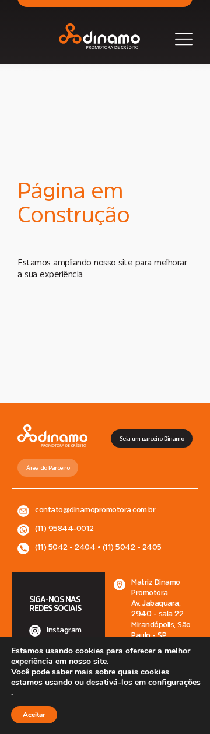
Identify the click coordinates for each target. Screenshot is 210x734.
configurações (174, 682)
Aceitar (34, 714)
